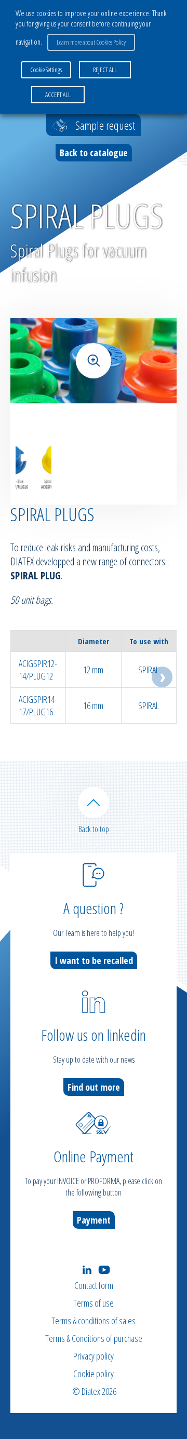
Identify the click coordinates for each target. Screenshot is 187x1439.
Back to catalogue (94, 152)
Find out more (94, 1087)
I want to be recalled (94, 960)
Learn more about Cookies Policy (91, 42)
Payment (94, 1220)
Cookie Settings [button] (46, 69)
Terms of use (93, 1303)
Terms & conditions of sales (93, 1320)
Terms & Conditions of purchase (93, 1338)
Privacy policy (93, 1356)
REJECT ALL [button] (105, 69)
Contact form (93, 1285)
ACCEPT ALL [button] (58, 94)
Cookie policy (93, 1373)
